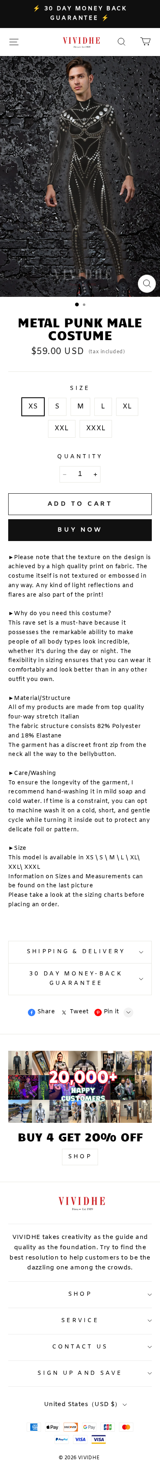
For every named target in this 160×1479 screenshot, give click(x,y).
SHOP (80, 1157)
